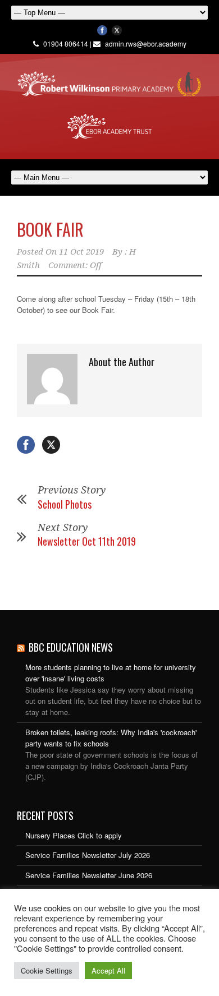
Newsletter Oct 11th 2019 (87, 541)
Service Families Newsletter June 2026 (88, 875)
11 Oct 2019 (81, 252)
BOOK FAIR (50, 229)
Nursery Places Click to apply (73, 835)
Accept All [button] (108, 970)
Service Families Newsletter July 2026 (87, 855)
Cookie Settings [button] (46, 970)
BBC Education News (71, 647)
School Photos (65, 504)
